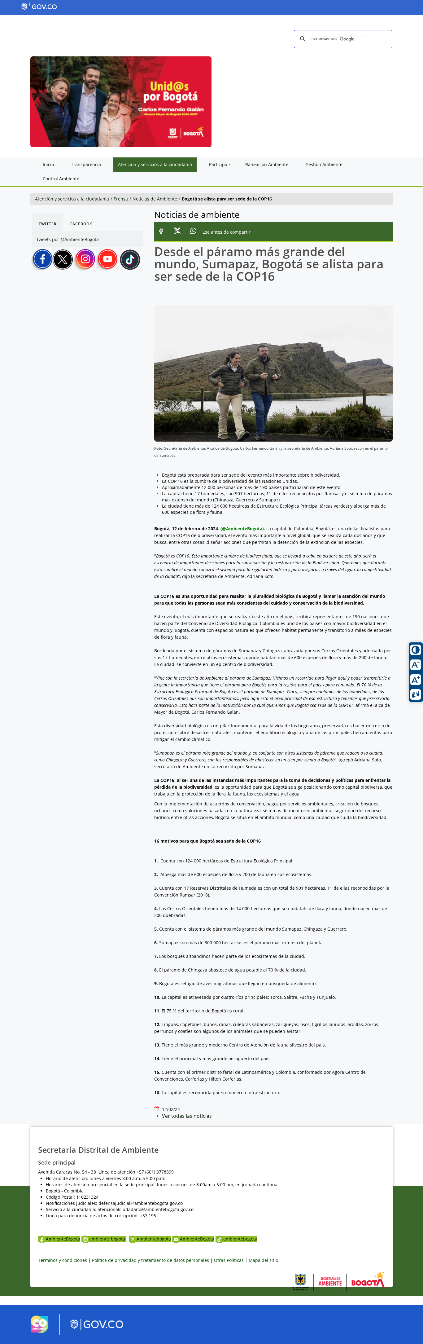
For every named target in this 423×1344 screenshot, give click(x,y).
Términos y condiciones (62, 1260)
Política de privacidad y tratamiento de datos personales (150, 1260)
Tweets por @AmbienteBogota (67, 239)
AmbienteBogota (63, 1239)
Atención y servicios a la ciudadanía (72, 199)
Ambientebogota (154, 1239)
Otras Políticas (229, 1260)
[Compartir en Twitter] (177, 232)
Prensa (121, 199)
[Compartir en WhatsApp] (193, 232)
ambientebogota (240, 1239)
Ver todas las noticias (187, 1116)
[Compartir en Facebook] (161, 232)
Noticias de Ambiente (155, 199)
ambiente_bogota (107, 1239)
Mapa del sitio (263, 1260)
